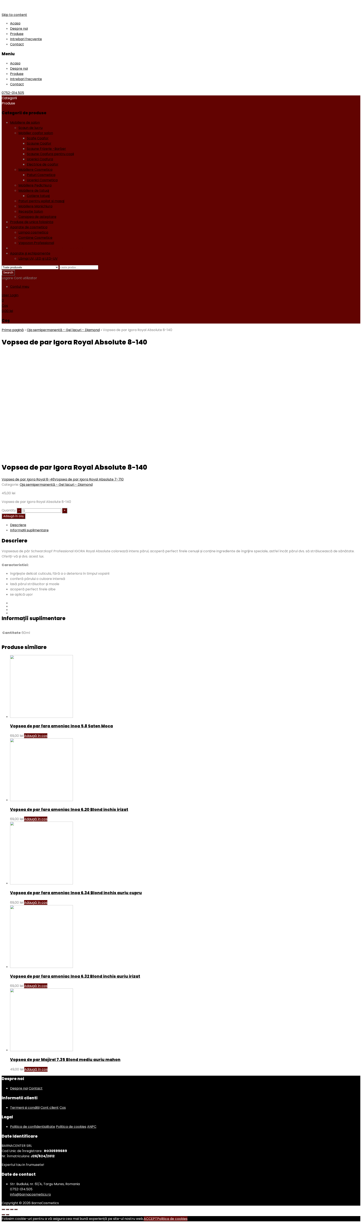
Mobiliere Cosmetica (35, 169)
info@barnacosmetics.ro (30, 1194)
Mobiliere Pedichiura (35, 185)
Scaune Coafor (39, 143)
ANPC (91, 1126)
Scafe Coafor (38, 138)
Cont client (49, 1107)
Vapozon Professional (36, 242)
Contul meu (19, 286)
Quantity (9, 510)
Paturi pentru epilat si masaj (41, 201)
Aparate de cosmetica (28, 227)
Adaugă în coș (13, 516)
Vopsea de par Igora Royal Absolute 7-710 (89, 479)
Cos (62, 1107)
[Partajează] (7, 1209)
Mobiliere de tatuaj (33, 190)
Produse (16, 33)
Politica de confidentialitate (32, 1126)
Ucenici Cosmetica (42, 180)
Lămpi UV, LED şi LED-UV (38, 258)
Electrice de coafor (42, 164)
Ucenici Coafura (40, 159)
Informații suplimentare (29, 530)
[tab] (185, 525)
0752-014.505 (13, 92)
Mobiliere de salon (25, 122)
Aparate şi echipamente (30, 253)
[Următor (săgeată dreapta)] (7, 1214)
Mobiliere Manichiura (35, 206)
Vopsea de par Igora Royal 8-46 (28, 479)
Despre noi (19, 28)
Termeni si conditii (25, 1107)
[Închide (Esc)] (3, 1209)
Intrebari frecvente (26, 39)
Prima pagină (13, 330)
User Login (10, 295)
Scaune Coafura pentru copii (50, 154)
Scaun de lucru (30, 127)
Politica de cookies (71, 1126)
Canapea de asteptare (37, 216)
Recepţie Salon (30, 211)
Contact (17, 44)
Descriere (18, 525)
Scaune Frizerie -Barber (46, 148)
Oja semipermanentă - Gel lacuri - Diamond (46, 248)
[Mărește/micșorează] (16, 1209)
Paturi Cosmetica (41, 174)
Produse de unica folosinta (31, 222)
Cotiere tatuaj (38, 195)
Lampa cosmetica (33, 232)
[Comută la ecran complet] (11, 1209)
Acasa (15, 23)
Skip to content (14, 14)
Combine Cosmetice (35, 237)
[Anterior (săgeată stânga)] (3, 1214)
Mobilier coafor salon (35, 133)
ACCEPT (150, 1218)
